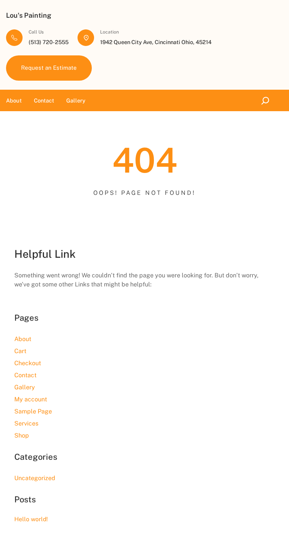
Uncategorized (34, 478)
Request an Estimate (49, 67)
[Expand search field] (267, 100)
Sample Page (33, 411)
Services (26, 423)
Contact (25, 375)
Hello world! (31, 519)
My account (30, 399)
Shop (21, 435)
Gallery (24, 387)
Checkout (27, 363)
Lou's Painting (28, 15)
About (22, 339)
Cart (20, 351)
